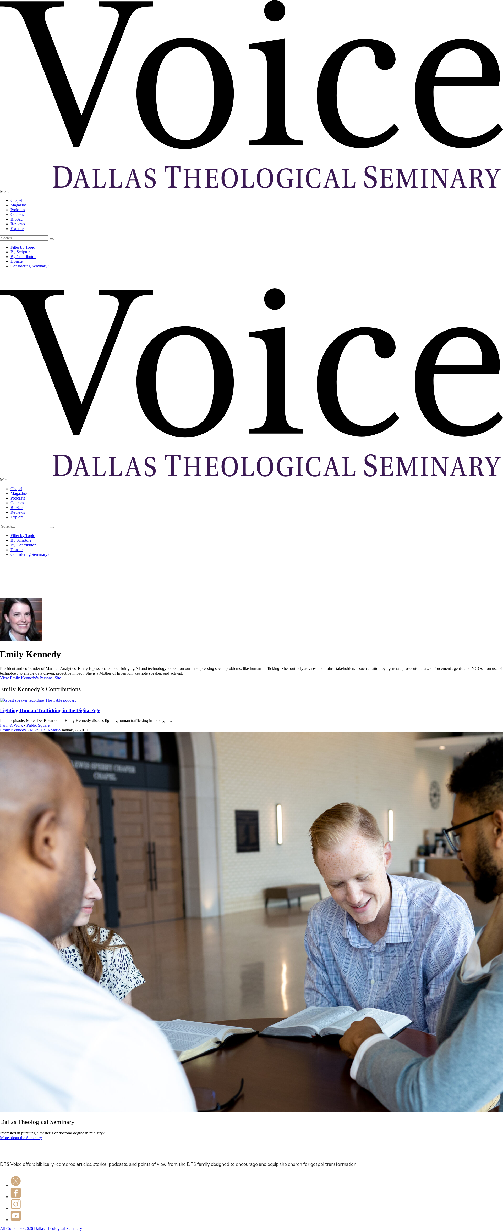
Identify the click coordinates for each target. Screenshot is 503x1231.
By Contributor (23, 256)
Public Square (38, 725)
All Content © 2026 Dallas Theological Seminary (41, 1228)
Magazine (18, 205)
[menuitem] (256, 200)
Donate (16, 261)
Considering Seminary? (29, 266)
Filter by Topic (22, 247)
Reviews (17, 224)
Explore (17, 228)
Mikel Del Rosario (45, 730)
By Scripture (20, 252)
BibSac (16, 219)
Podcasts (17, 210)
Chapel (16, 200)
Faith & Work (11, 725)
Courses (17, 214)
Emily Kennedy (13, 730)
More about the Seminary (21, 1137)
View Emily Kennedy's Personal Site (30, 678)
